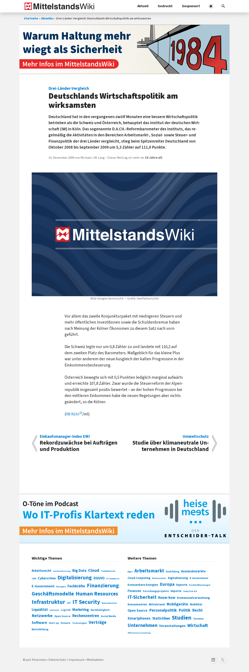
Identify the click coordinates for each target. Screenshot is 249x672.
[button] (223, 6)
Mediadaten (95, 659)
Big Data (79, 570)
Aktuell (142, 6)
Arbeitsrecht (41, 570)
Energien (61, 586)
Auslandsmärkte (193, 571)
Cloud (93, 570)
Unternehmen (142, 625)
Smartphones (139, 618)
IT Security (86, 602)
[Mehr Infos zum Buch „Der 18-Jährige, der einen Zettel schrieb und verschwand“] (124, 49)
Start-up (54, 623)
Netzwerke (42, 616)
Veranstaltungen (172, 625)
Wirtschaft (197, 625)
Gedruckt (165, 6)
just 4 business (36, 659)
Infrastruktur (48, 602)
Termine (198, 619)
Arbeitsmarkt (149, 570)
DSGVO (99, 578)
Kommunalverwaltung (193, 597)
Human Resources (97, 594)
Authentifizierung (62, 571)
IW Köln (72, 414)
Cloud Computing (139, 578)
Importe (176, 591)
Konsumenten (109, 603)
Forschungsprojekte (156, 591)
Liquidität (40, 609)
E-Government (43, 586)
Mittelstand (157, 604)
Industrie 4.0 (190, 591)
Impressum (76, 659)
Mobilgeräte (177, 604)
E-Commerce (112, 578)
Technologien (79, 623)
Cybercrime (47, 578)
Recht (197, 610)
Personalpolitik (163, 610)
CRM (34, 578)
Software (39, 622)
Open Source (62, 616)
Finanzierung (103, 585)
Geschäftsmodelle (53, 594)
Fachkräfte (76, 586)
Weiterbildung (40, 629)
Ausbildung (172, 571)
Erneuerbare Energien (143, 585)
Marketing (80, 609)
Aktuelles (47, 19)
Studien (181, 618)
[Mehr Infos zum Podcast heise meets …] (124, 518)
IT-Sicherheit (142, 597)
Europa (167, 584)
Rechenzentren (85, 616)
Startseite (31, 19)
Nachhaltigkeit (100, 610)
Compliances (108, 571)
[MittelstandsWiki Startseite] (58, 6)
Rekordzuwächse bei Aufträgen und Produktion (78, 443)
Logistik (66, 610)
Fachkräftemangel (199, 585)
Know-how (166, 597)
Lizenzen (54, 610)
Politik (184, 610)
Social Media (108, 616)
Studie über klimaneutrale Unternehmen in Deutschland (170, 443)
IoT (69, 603)
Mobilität (196, 604)
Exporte (181, 585)
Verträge (97, 622)
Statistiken (161, 618)
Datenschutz (159, 578)
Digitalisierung (75, 577)
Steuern (65, 623)
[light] (211, 6)
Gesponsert (191, 6)
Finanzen (134, 591)
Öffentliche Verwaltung (139, 632)
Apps (130, 571)
